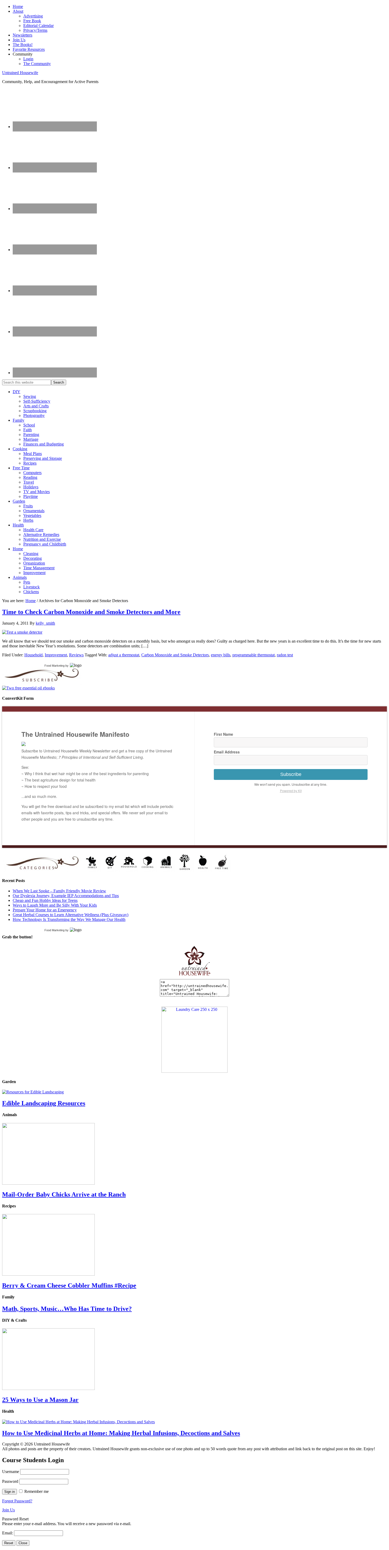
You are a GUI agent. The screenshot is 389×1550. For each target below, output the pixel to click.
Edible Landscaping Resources (43, 1103)
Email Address (227, 751)
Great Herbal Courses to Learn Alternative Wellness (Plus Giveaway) (70, 914)
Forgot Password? (17, 1501)
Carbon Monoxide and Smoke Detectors (175, 655)
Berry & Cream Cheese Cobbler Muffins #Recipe (69, 1285)
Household (33, 655)
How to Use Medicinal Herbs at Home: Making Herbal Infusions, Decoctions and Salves (121, 1433)
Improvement (56, 655)
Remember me (36, 1491)
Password (10, 1481)
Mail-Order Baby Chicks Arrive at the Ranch (64, 1194)
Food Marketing (54, 665)
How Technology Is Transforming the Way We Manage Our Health (69, 919)
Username (10, 1471)
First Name (223, 734)
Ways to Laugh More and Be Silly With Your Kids (55, 905)
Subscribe (290, 774)
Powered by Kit (291, 790)
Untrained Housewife (20, 72)
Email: (8, 1533)
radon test (285, 655)
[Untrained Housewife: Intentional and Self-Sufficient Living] (194, 976)
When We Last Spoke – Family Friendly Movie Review (59, 891)
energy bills (220, 655)
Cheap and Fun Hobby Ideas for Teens (45, 900)
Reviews (76, 655)
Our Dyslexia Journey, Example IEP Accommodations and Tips (66, 895)
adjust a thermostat (123, 655)
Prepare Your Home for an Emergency (45, 910)
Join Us (8, 1510)
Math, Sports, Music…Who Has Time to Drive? (67, 1308)
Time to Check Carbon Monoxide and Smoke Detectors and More (91, 611)
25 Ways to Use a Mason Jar (40, 1399)
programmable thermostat (253, 655)
